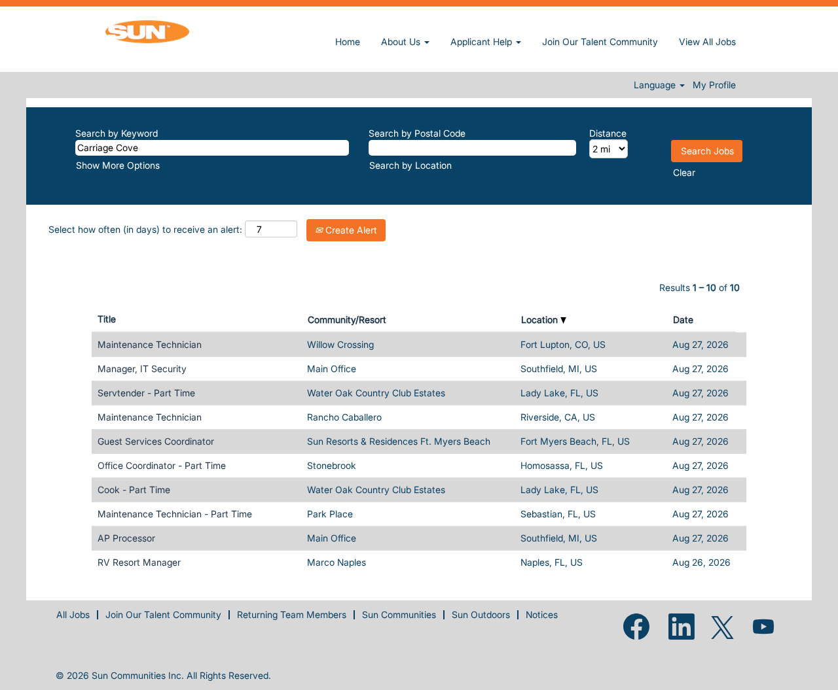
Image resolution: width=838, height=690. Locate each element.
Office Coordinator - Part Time (162, 465)
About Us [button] (402, 41)
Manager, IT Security (142, 368)
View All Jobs (707, 41)
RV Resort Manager (139, 562)
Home (347, 41)
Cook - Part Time (134, 489)
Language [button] (656, 85)
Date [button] (683, 319)
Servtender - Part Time (146, 392)
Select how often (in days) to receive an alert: (145, 229)
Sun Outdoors (481, 614)
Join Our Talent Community (600, 41)
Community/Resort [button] (347, 319)
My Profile (714, 85)
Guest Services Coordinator (156, 441)
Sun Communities (399, 614)
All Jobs (73, 614)
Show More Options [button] (118, 165)
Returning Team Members (291, 614)
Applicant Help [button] (482, 41)
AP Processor (126, 537)
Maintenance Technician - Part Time (175, 513)
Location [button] (540, 319)
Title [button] (107, 318)
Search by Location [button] (410, 165)
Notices (542, 614)
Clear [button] (684, 172)
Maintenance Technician (150, 344)
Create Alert (350, 229)
